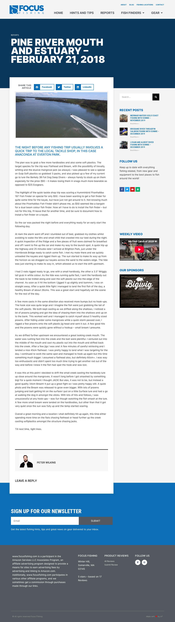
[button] (44, 87)
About (124, 5)
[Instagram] (144, 562)
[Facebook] (122, 189)
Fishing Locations (145, 5)
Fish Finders (131, 13)
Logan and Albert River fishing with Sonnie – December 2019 (142, 144)
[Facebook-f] (137, 562)
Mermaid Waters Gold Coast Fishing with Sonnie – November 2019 (144, 118)
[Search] (155, 97)
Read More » (134, 124)
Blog (131, 5)
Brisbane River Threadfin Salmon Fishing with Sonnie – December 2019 (144, 131)
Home (58, 13)
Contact (160, 5)
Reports (107, 13)
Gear (155, 13)
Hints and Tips (82, 13)
